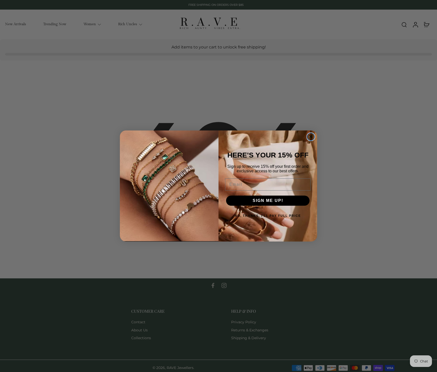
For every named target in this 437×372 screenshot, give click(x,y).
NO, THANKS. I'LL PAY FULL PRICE (268, 216)
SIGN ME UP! (268, 200)
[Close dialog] (311, 137)
